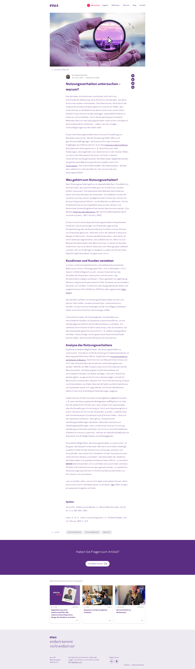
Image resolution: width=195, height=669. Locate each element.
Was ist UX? (106, 532)
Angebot (105, 5)
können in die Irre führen (117, 145)
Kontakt (142, 5)
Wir (112, 485)
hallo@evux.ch (76, 662)
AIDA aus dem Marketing (84, 212)
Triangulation (72, 166)
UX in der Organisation (92, 532)
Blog (134, 5)
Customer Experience (74, 532)
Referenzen (116, 5)
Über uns (126, 5)
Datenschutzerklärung (138, 665)
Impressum (127, 665)
